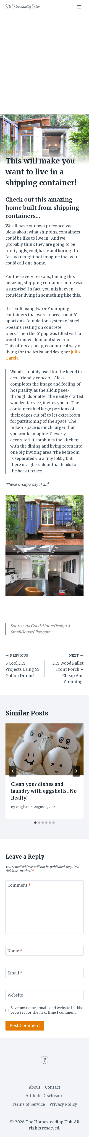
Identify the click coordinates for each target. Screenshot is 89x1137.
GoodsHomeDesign (49, 625)
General (12, 152)
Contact (52, 1087)
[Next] (76, 771)
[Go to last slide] (12, 771)
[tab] (35, 822)
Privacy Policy (63, 1104)
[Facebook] (44, 1060)
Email (15, 973)
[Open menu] (79, 7)
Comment (19, 885)
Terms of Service (28, 1104)
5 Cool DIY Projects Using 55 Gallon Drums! (22, 666)
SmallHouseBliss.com (30, 632)
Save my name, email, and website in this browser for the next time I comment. (46, 1010)
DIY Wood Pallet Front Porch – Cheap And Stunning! (68, 669)
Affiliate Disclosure (44, 1095)
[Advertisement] (44, 60)
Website (15, 995)
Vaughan (22, 807)
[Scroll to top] (77, 1130)
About (34, 1087)
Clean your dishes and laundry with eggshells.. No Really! (44, 791)
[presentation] (44, 749)
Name (15, 950)
